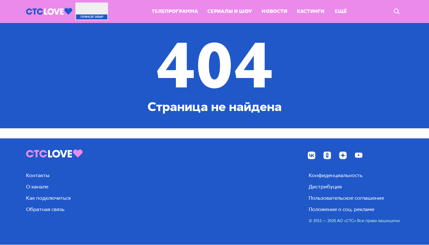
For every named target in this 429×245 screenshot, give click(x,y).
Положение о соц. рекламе (341, 209)
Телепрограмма (175, 11)
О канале (37, 186)
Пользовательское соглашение (346, 198)
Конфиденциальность (335, 175)
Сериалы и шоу (229, 11)
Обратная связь (45, 209)
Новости (274, 11)
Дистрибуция (325, 186)
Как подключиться (48, 198)
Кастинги (310, 11)
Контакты (37, 175)
